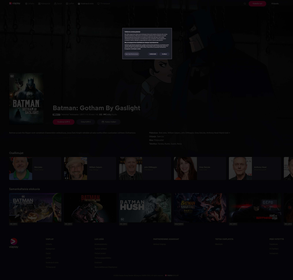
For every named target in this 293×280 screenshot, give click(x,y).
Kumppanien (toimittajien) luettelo (133, 48)
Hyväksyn (164, 54)
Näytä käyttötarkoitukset (131, 54)
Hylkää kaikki (153, 54)
